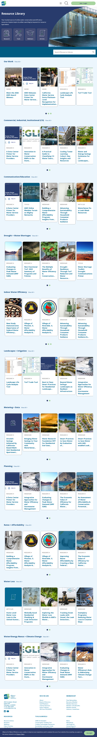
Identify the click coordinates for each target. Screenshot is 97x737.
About (41, 700)
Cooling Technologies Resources (45, 724)
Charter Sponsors (45, 705)
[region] (48, 732)
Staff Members (44, 704)
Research (6, 722)
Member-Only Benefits (73, 705)
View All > (17, 61)
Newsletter (69, 722)
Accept (89, 733)
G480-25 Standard (40, 721)
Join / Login (83, 3)
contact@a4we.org (10, 708)
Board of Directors (45, 702)
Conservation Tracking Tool (43, 722)
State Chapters (44, 707)
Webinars (7, 724)
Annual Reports (71, 726)
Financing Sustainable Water (43, 728)
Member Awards (71, 707)
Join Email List (70, 724)
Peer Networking (71, 700)
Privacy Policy (20, 734)
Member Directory (71, 704)
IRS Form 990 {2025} (46, 709)
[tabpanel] (13, 86)
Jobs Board (7, 728)
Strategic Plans (70, 728)
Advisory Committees (72, 709)
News (68, 721)
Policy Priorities (8, 726)
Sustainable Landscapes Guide (44, 726)
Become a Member (71, 702)
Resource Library (9, 721)
